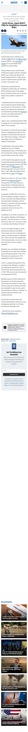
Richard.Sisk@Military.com (9, 313)
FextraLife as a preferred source (16, 329)
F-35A (24, 162)
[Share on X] (20, 31)
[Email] (23, 31)
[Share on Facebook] (17, 31)
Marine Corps (22, 59)
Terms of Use (13, 383)
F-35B (8, 59)
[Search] (22, 2)
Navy (20, 173)
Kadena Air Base (14, 180)
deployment (16, 167)
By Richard (4, 33)
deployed (24, 112)
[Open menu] (2, 2)
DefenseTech (14, 14)
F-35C (12, 173)
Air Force (12, 164)
